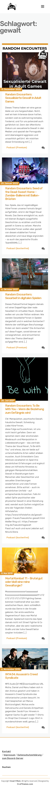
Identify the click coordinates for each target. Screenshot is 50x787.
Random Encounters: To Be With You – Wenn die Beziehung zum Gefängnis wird (24, 409)
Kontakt (6, 751)
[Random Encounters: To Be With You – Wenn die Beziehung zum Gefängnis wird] (25, 379)
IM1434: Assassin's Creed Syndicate (21, 676)
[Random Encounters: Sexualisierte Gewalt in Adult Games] (25, 66)
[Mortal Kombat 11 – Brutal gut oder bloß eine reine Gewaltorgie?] (25, 560)
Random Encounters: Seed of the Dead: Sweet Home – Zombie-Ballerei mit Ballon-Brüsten (24, 194)
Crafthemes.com (25, 784)
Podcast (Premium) (17, 147)
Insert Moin (15, 781)
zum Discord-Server (12, 758)
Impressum (9, 755)
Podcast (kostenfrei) (18, 248)
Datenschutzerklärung (29, 755)
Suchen (6, 767)
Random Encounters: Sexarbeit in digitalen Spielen (23, 296)
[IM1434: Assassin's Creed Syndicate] (25, 658)
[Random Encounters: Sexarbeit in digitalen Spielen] (25, 274)
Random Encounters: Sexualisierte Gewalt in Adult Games (23, 98)
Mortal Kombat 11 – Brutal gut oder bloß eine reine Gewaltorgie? (24, 582)
